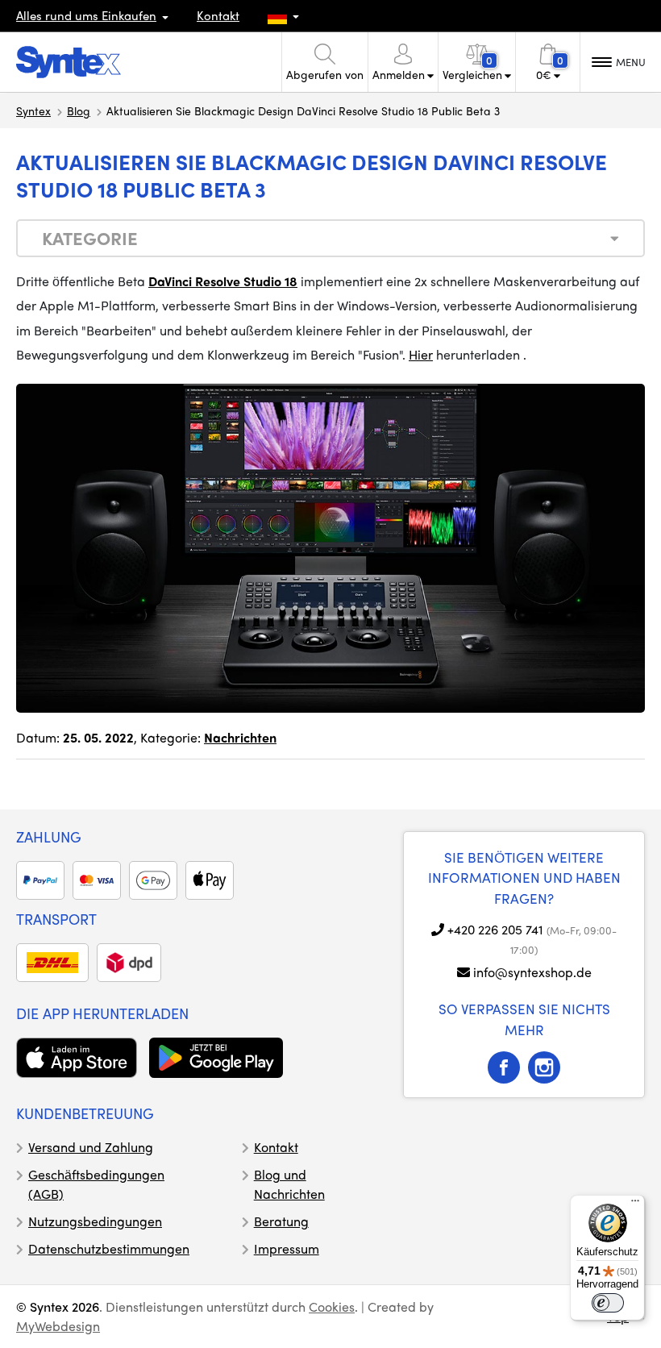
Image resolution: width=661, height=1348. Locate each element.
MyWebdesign (58, 1326)
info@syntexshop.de (532, 972)
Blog (78, 110)
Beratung (281, 1221)
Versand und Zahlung (90, 1147)
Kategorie (90, 238)
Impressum (286, 1248)
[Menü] (635, 1204)
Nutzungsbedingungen (95, 1221)
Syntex (33, 110)
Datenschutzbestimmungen (108, 1248)
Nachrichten (240, 737)
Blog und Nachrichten (289, 1184)
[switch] (608, 1303)
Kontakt (218, 15)
